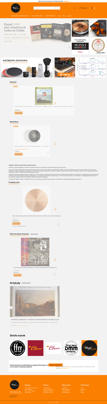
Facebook (83, 389)
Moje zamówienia (66, 389)
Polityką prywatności (64, 368)
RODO (82, 391)
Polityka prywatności (48, 389)
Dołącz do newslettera (55, 365)
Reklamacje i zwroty (48, 392)
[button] (58, 8)
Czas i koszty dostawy (30, 391)
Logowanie (64, 387)
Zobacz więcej (34, 234)
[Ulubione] (74, 8)
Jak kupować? (46, 387)
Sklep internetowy (53, 402)
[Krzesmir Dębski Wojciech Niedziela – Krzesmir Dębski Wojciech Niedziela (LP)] (35, 252)
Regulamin (68, 366)
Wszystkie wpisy (26, 283)
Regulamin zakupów (48, 391)
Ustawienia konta (66, 392)
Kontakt (82, 392)
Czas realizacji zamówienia (31, 387)
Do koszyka (18, 113)
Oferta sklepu (28, 392)
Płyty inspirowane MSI (23, 325)
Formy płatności (28, 389)
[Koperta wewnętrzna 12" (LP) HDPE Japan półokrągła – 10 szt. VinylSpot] (32, 136)
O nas (82, 387)
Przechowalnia (65, 391)
